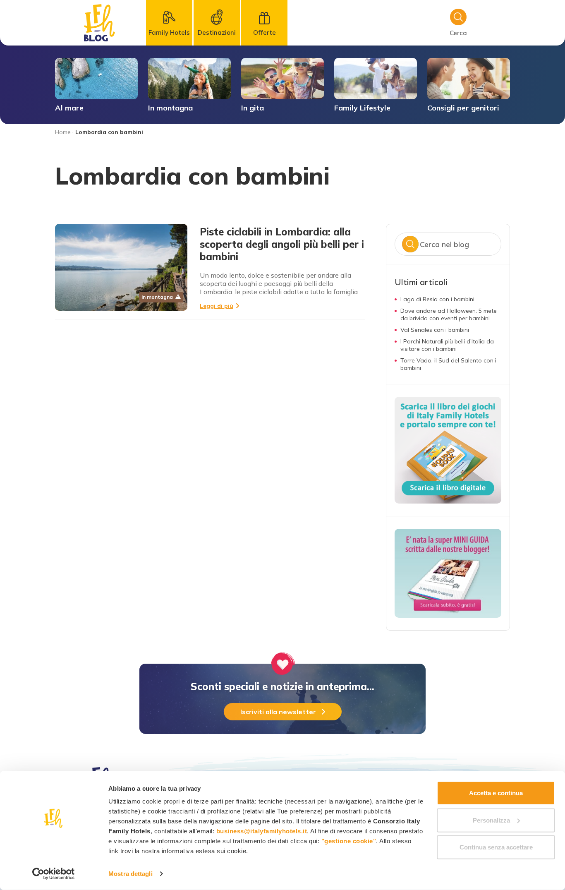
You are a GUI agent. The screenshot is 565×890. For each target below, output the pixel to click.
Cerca (410, 244)
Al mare (69, 108)
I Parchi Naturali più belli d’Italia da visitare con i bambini (447, 345)
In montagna (170, 108)
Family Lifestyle (362, 108)
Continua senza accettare (496, 847)
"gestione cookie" (348, 840)
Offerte (264, 32)
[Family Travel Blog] (99, 22)
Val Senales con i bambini (434, 329)
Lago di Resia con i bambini (437, 299)
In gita (252, 108)
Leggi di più (216, 305)
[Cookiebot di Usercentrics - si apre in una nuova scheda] (53, 874)
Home (63, 132)
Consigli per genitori (463, 108)
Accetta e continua (496, 792)
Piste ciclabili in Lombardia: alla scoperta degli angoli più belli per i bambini (282, 244)
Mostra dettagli (130, 873)
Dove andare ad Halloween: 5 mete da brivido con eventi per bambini (448, 314)
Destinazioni (217, 32)
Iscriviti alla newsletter (278, 712)
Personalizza (491, 819)
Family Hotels (169, 32)
